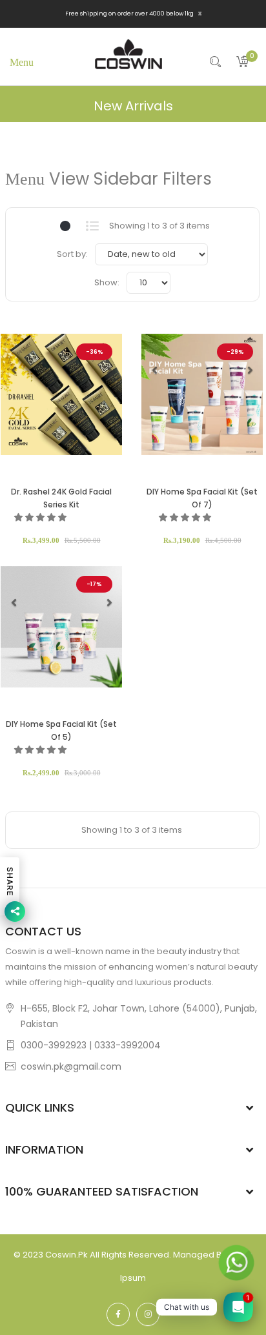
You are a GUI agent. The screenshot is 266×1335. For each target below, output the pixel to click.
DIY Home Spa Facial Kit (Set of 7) (202, 498)
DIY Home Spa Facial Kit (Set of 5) (61, 730)
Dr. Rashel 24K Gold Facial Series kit (61, 498)
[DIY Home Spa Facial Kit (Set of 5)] (61, 627)
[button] (13, 370)
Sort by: (72, 254)
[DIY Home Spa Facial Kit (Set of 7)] (202, 394)
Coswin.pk (66, 1254)
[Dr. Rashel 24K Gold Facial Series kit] (61, 394)
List (92, 226)
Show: (106, 282)
